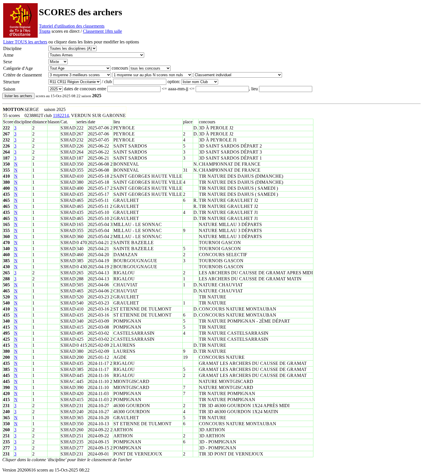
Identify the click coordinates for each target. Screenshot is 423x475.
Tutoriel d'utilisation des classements (71, 26)
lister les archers (18, 96)
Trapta (44, 31)
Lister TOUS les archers (25, 41)
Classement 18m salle (102, 31)
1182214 (61, 115)
